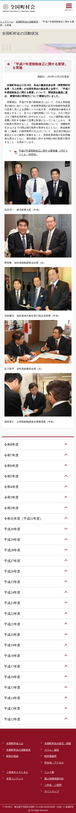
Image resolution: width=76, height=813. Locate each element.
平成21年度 (12, 624)
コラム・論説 (51, 749)
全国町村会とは (14, 743)
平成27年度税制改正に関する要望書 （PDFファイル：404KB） (43, 152)
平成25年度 (12, 582)
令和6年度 (11, 465)
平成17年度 (12, 666)
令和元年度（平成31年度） (23, 518)
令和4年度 (11, 487)
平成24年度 (12, 592)
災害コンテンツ (14, 778)
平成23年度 (12, 603)
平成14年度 (12, 698)
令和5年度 (11, 476)
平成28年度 (12, 550)
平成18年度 (12, 655)
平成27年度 (12, 561)
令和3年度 (11, 497)
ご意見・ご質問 (52, 785)
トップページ (6, 21)
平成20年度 (12, 634)
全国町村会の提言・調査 (57, 743)
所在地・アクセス (54, 762)
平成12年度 (12, 719)
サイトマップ (51, 791)
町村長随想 (50, 756)
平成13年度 (12, 708)
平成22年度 (12, 613)
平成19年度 (12, 645)
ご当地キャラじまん (17, 772)
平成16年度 (12, 677)
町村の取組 (12, 756)
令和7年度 (11, 455)
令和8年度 (11, 444)
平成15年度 (12, 687)
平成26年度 (12, 571)
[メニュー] (69, 7)
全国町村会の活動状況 (27, 21)
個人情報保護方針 (54, 778)
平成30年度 (12, 529)
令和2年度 (11, 508)
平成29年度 (12, 539)
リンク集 (49, 772)
